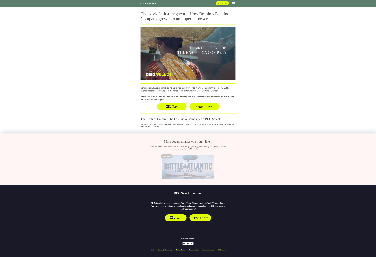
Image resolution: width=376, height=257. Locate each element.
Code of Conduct (208, 250)
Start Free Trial (222, 3)
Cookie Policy (194, 250)
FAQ (153, 250)
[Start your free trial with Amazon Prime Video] (200, 217)
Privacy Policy (180, 250)
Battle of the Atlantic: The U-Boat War (176, 180)
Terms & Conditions (165, 250)
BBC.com (221, 250)
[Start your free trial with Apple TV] (176, 217)
